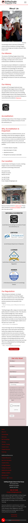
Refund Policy (5, 475)
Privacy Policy (14, 514)
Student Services (6, 449)
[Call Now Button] (3, 520)
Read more (18, 98)
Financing (4, 452)
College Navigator (6, 465)
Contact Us (4, 478)
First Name (12, 361)
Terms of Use (14, 516)
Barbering (4, 437)
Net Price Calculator (6, 460)
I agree (12, 400)
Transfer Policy (5, 463)
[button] (25, 2)
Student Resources (6, 458)
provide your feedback (15, 207)
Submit (11, 415)
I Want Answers (14, 349)
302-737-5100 (14, 490)
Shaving (4, 442)
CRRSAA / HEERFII (6, 473)
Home (3, 429)
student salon (18, 205)
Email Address (13, 371)
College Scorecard (6, 468)
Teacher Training (6, 444)
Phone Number (13, 377)
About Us (4, 432)
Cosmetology (5, 434)
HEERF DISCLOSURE (6, 470)
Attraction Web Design (15, 520)
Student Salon (5, 447)
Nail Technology (5, 439)
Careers (11, 478)
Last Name (12, 366)
